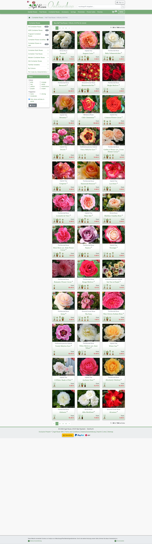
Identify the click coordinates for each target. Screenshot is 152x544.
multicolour (45, 86)
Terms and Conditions (72, 432)
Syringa (73, 12)
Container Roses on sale (34, 44)
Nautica (88, 248)
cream (44, 88)
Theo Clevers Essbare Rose (113, 314)
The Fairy (88, 314)
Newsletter (68, 435)
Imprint (99, 432)
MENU (121, 12)
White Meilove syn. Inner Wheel (88, 347)
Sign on (121, 2)
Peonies (100, 12)
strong (44, 94)
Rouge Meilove (87, 282)
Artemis (63, 53)
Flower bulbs (91, 12)
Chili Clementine (88, 117)
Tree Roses (43, 12)
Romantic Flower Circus (63, 282)
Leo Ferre (112, 184)
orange (44, 82)
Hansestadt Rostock (88, 184)
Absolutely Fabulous (113, 380)
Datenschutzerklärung (88, 432)
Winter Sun (113, 346)
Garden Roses (32, 12)
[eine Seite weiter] (69, 28)
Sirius (63, 314)
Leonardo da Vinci (62, 216)
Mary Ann (87, 216)
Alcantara (112, 412)
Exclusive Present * (45, 432)
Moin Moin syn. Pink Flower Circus (63, 249)
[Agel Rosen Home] (29, 17)
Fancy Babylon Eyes (88, 149)
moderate (33, 96)
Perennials (81, 12)
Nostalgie (113, 248)
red (31, 84)
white (43, 84)
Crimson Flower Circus (113, 117)
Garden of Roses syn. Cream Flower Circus (113, 151)
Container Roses (54, 12)
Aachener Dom (88, 380)
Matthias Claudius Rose (112, 216)
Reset (34, 105)
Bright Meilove (112, 85)
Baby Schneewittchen (113, 53)
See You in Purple (113, 282)
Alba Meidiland (88, 412)
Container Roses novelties (37, 39)
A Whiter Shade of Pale (62, 380)
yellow (32, 86)
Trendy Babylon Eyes (62, 346)
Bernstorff (62, 85)
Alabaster (62, 412)
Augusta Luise (88, 53)
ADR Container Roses (35, 30)
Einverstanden (120, 541)
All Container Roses (34, 27)
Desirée (63, 149)
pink (31, 82)
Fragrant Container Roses (34, 35)
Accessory (65, 12)
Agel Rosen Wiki (58, 432)
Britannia (62, 117)
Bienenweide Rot (88, 85)
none (32, 94)
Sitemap (110, 432)
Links (104, 432)
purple (32, 88)
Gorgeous (62, 184)
